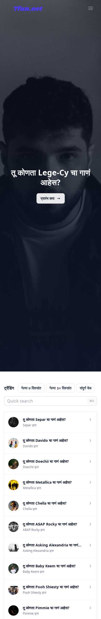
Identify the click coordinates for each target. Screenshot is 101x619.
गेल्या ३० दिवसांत (60, 387)
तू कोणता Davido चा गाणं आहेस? (45, 440)
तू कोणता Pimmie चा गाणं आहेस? (46, 607)
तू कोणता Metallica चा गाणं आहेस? (47, 482)
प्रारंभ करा (47, 198)
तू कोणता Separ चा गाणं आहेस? (44, 419)
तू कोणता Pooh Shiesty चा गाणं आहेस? (51, 586)
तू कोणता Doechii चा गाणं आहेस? (46, 461)
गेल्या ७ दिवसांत (31, 387)
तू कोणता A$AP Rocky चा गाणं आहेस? (50, 524)
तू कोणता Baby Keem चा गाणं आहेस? (49, 565)
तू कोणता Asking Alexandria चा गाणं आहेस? (55, 545)
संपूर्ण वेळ (85, 387)
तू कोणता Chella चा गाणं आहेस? (45, 503)
